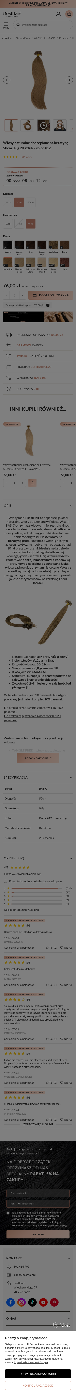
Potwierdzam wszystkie (38, 1374)
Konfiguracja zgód (38, 1385)
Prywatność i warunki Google (31, 1362)
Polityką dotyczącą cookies (33, 1347)
